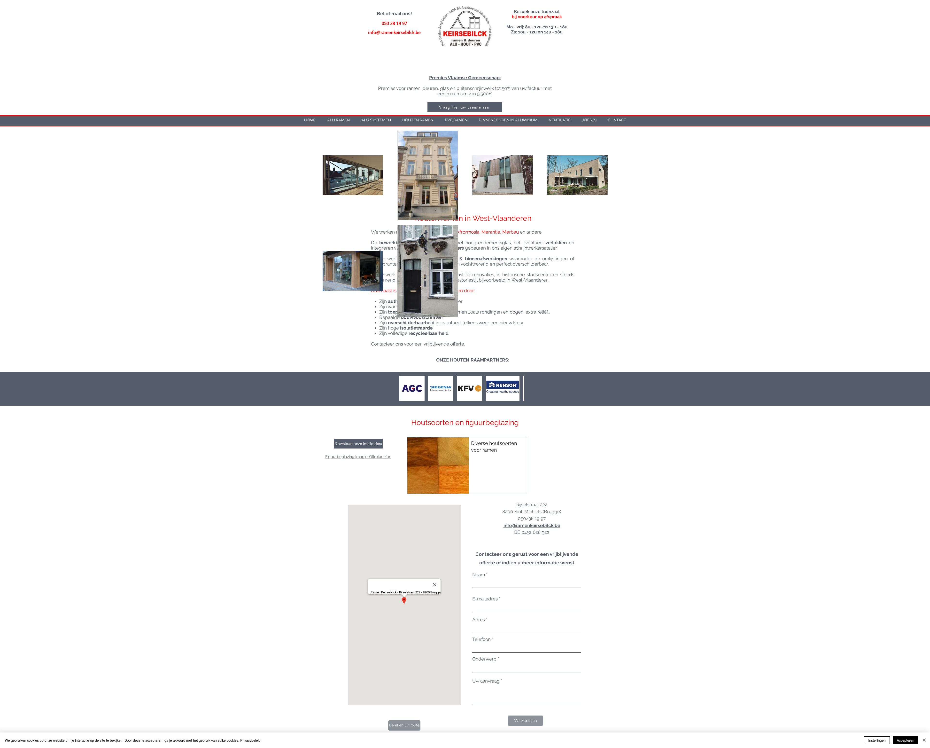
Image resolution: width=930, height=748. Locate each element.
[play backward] (405, 388)
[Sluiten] (924, 740)
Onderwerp (484, 659)
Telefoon (481, 639)
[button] (394, 13)
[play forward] (518, 388)
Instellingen (877, 740)
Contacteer (382, 343)
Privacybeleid (250, 740)
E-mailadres (485, 599)
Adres (478, 619)
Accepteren (905, 740)
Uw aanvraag (486, 681)
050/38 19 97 (532, 518)
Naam (478, 574)
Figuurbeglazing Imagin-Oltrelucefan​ (358, 456)
